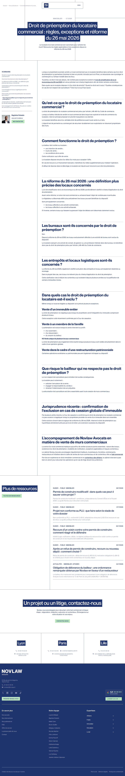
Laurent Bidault (53, 715)
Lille (104, 643)
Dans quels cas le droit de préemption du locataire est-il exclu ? (16, 94)
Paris (62, 643)
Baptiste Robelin (54, 718)
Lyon (21, 643)
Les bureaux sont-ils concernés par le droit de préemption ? (15, 86)
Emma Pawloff (53, 738)
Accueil (5, 5)
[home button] (46, 5)
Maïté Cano (52, 721)
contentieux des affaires (93, 458)
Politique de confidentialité (116, 771)
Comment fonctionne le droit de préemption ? (15, 79)
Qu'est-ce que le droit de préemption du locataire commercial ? (16, 75)
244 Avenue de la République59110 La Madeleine (105, 654)
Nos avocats (6, 715)
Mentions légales (103, 771)
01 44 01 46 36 (54, 651)
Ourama (22, 771)
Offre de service (7, 728)
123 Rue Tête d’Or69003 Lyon (22, 654)
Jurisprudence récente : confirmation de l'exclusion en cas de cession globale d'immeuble (16, 102)
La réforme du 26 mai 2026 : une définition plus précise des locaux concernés (15, 82)
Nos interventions (7, 718)
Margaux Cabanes (54, 728)
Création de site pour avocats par (11, 771)
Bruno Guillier (53, 725)
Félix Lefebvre (53, 734)
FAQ (3, 725)
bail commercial (117, 454)
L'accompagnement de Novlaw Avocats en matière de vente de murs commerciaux (16, 106)
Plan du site (94, 771)
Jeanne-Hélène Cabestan (57, 757)
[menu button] (79, 5)
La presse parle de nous (9, 731)
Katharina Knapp (54, 744)
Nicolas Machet (53, 731)
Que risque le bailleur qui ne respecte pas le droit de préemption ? (18, 98)
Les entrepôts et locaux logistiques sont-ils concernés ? (14, 90)
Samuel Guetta (53, 751)
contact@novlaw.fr (69, 651)
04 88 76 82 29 (22, 651)
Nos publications (13, 5)
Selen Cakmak (53, 741)
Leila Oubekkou (54, 747)
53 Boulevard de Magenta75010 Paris (63, 654)
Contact (4, 734)
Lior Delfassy (53, 754)
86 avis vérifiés (114, 693)
